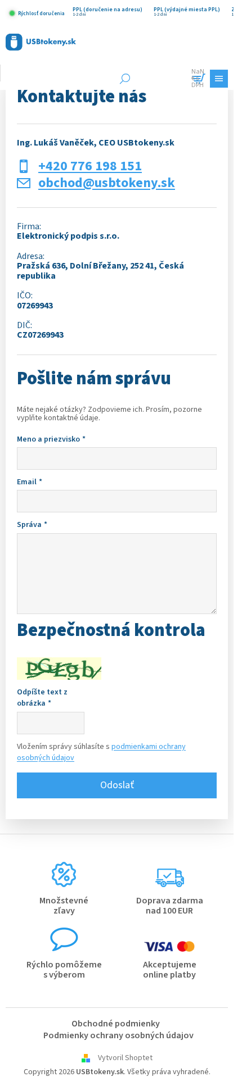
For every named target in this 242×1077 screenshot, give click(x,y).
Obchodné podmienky (115, 1023)
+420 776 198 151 (90, 166)
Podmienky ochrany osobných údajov (118, 1035)
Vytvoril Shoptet (125, 1058)
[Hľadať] (125, 79)
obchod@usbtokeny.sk (106, 183)
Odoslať (117, 785)
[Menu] (219, 79)
